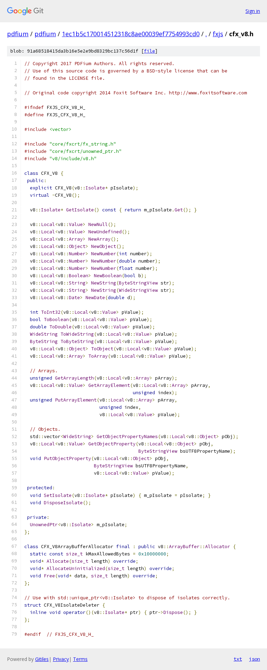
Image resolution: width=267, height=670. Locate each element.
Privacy (61, 659)
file (149, 51)
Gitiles (42, 659)
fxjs (218, 34)
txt (238, 659)
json (254, 659)
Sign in (252, 11)
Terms (80, 659)
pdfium (18, 34)
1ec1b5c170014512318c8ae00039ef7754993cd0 (131, 34)
